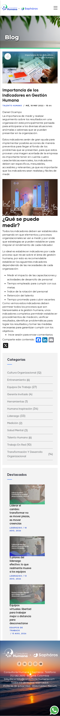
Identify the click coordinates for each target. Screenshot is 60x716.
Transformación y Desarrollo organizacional (25, 454)
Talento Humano (12, 105)
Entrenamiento (16, 380)
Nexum (52, 686)
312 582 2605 (17, 675)
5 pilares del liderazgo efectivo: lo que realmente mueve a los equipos (20, 564)
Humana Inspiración (19, 409)
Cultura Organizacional (21, 372)
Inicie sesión (15, 334)
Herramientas (15, 401)
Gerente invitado (17, 394)
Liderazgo (13, 416)
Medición (12, 423)
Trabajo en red (16, 445)
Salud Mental (15, 430)
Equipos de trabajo (19, 387)
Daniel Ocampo (12, 112)
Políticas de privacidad (16, 686)
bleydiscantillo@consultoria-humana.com (29, 679)
